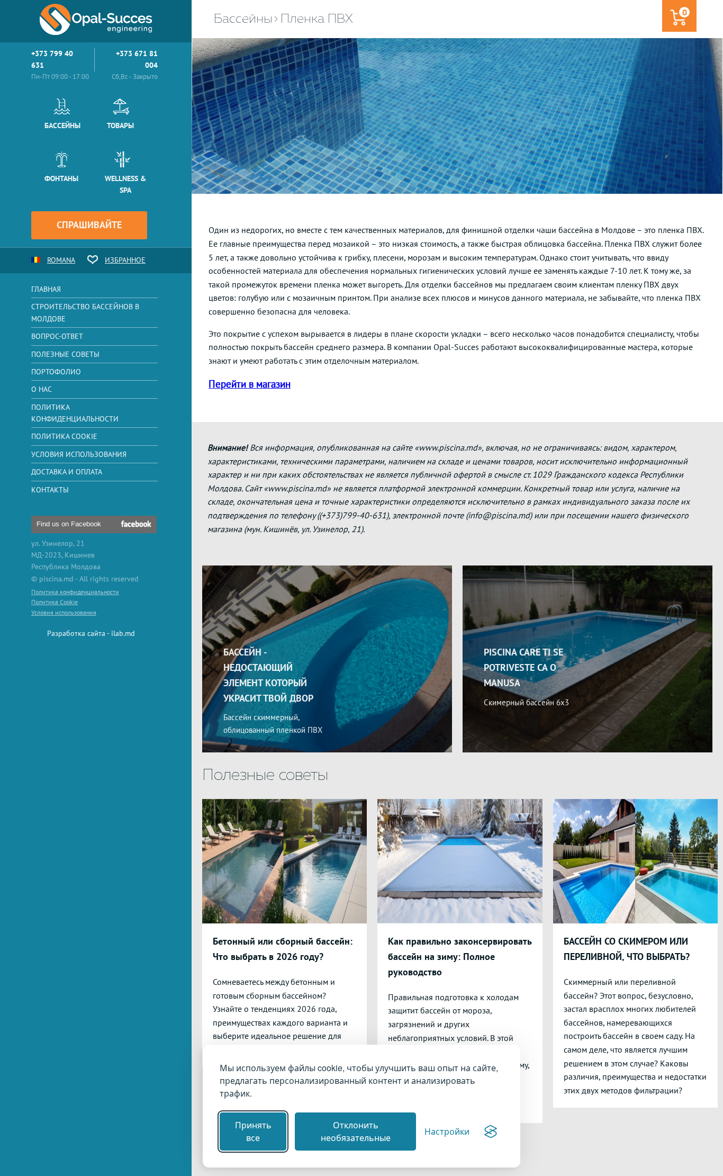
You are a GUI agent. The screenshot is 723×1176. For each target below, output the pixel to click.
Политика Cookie (64, 436)
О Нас (41, 389)
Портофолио (56, 371)
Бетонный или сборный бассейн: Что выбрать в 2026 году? (283, 949)
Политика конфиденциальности (75, 413)
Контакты (50, 490)
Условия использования (78, 454)
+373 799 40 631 (52, 59)
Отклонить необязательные (356, 1131)
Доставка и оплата (66, 472)
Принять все (253, 1131)
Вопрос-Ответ (57, 336)
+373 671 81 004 (137, 59)
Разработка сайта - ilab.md (91, 633)
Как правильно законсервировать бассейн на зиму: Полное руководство (459, 956)
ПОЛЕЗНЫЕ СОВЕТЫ (65, 354)
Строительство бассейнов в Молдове (85, 312)
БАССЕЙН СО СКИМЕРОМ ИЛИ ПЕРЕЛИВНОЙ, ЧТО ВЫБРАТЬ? (627, 949)
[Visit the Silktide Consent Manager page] (490, 1131)
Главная (46, 289)
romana (61, 260)
